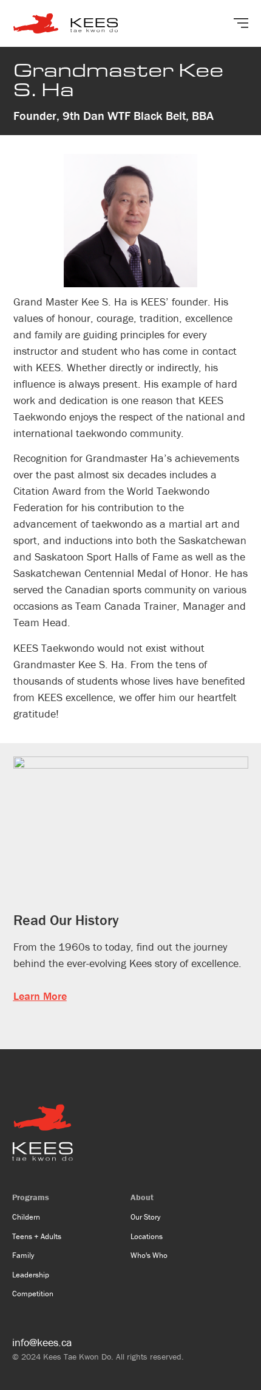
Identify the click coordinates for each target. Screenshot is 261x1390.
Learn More (40, 996)
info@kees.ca (42, 1342)
